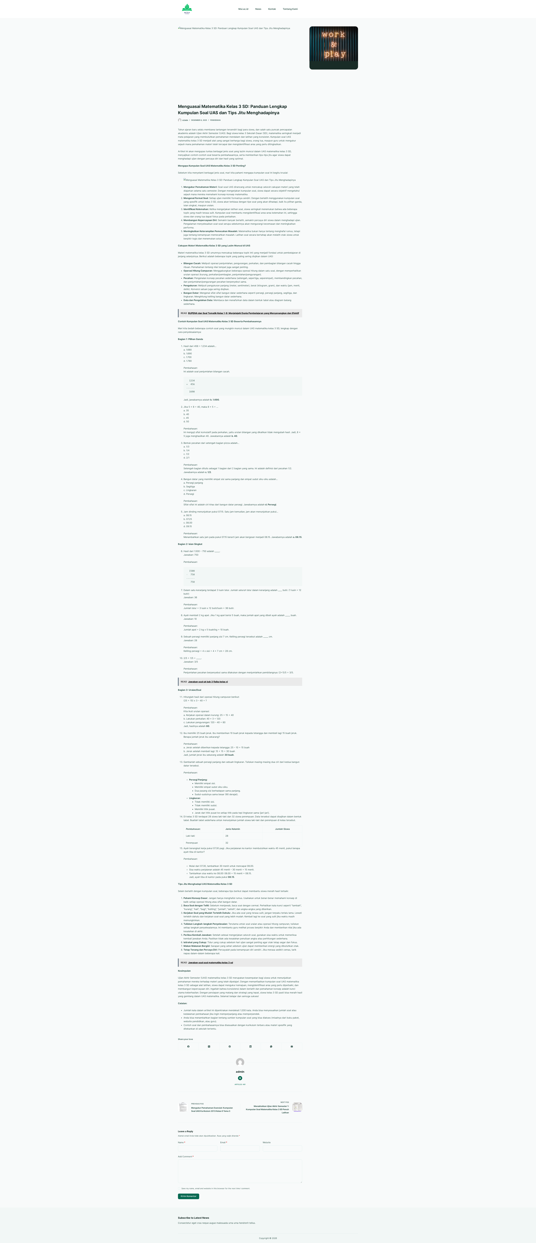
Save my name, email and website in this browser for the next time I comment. (215, 1188)
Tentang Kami (290, 9)
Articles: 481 (240, 1084)
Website (267, 1142)
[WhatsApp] (271, 1046)
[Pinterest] (229, 1046)
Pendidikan (215, 120)
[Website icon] (240, 1078)
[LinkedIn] (250, 1046)
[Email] (292, 1046)
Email (223, 1142)
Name (181, 1142)
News (258, 9)
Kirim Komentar (188, 1196)
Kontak (272, 9)
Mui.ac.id (243, 9)
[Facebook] (188, 1046)
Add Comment (186, 1156)
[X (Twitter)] (209, 1046)
